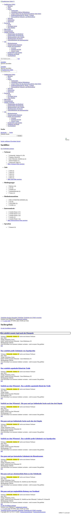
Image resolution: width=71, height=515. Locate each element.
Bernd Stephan (13, 160)
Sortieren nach (5, 319)
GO (19, 58)
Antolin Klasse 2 (14, 215)
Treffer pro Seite (24, 321)
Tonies (11, 193)
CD (10, 188)
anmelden (3, 62)
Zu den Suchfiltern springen (8, 328)
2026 (10, 171)
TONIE (11, 205)
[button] (67, 139)
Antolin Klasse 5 (14, 213)
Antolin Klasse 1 (14, 219)
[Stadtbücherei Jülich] (7, 1)
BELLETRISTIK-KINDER (17, 200)
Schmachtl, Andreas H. (15, 155)
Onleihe (11, 189)
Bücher (11, 186)
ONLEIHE (12, 203)
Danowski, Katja (14, 162)
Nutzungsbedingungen (39, 512)
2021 (10, 177)
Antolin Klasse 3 (14, 212)
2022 (10, 176)
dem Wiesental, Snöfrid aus (16, 159)
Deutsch (11, 227)
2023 (10, 174)
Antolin (11, 217)
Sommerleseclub (13, 191)
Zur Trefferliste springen (7, 148)
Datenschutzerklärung (26, 512)
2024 (10, 172)
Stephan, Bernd (13, 157)
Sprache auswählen (6, 63)
